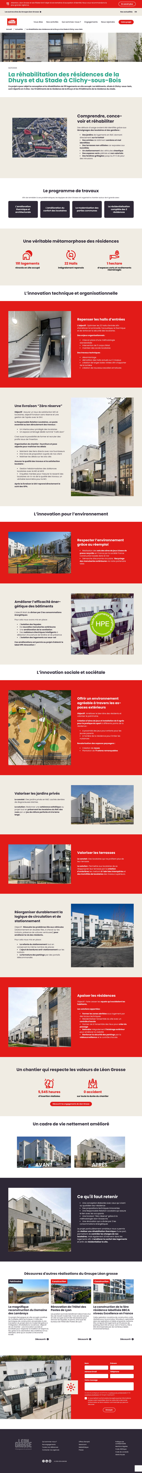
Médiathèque (83, 1447)
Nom (87, 1363)
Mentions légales (121, 1446)
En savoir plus (127, 4)
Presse (81, 1450)
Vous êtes (38, 22)
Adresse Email (91, 1372)
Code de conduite (121, 1452)
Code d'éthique (121, 1449)
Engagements (91, 22)
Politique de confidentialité (120, 1443)
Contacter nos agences (50, 1450)
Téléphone (114, 1372)
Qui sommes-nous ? (71, 22)
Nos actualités (126, 12)
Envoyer (109, 1410)
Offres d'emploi (84, 1442)
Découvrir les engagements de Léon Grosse (71, 1104)
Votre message (91, 1380)
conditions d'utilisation (92, 1395)
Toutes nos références (50, 1447)
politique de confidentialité (118, 1393)
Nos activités (52, 22)
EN (136, 12)
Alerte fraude (120, 1455)
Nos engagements (49, 1444)
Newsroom (83, 1444)
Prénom (113, 1363)
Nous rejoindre (108, 22)
